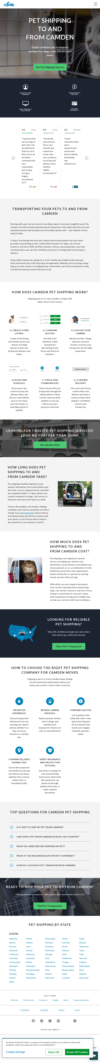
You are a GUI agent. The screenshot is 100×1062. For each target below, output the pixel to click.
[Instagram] (41, 1021)
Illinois (29, 938)
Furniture (43, 1000)
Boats (66, 1000)
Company (25, 1010)
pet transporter (27, 513)
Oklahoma (67, 958)
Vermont (83, 958)
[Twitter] (50, 1021)
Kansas (29, 950)
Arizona (12, 946)
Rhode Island (68, 970)
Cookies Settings (15, 1052)
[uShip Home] (9, 4)
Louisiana (30, 958)
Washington (84, 966)
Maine (29, 962)
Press (61, 1010)
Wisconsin (84, 978)
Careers (44, 1010)
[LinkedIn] (74, 1021)
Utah (81, 954)
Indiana (29, 942)
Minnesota (31, 978)
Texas (82, 950)
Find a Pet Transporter (69, 646)
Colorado (13, 958)
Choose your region (48, 1029)
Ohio (64, 954)
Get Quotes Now (50, 444)
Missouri (49, 942)
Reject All (53, 1052)
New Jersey (50, 966)
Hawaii (12, 978)
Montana (49, 946)
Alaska (12, 942)
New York (49, 978)
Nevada (48, 954)
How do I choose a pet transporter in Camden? (46, 865)
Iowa (28, 946)
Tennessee (84, 946)
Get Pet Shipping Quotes (50, 67)
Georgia (13, 974)
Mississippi (50, 938)
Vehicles (14, 1000)
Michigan (30, 974)
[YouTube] (58, 1021)
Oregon (65, 962)
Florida (12, 970)
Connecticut (14, 962)
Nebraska (49, 950)
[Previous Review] (13, 158)
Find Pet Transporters (50, 905)
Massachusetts (33, 970)
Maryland (30, 966)
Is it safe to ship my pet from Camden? (40, 827)
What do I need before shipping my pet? (41, 846)
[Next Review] (86, 158)
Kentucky (30, 954)
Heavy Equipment (81, 1000)
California (13, 954)
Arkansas (13, 950)
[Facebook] (33, 1021)
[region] (47, 1048)
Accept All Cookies (77, 1052)
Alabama (13, 938)
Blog (77, 1010)
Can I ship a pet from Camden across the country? (48, 836)
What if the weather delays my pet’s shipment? (46, 855)
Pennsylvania (68, 966)
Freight (55, 1000)
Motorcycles (28, 1000)
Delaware (13, 966)
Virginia (82, 962)
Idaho (11, 981)
